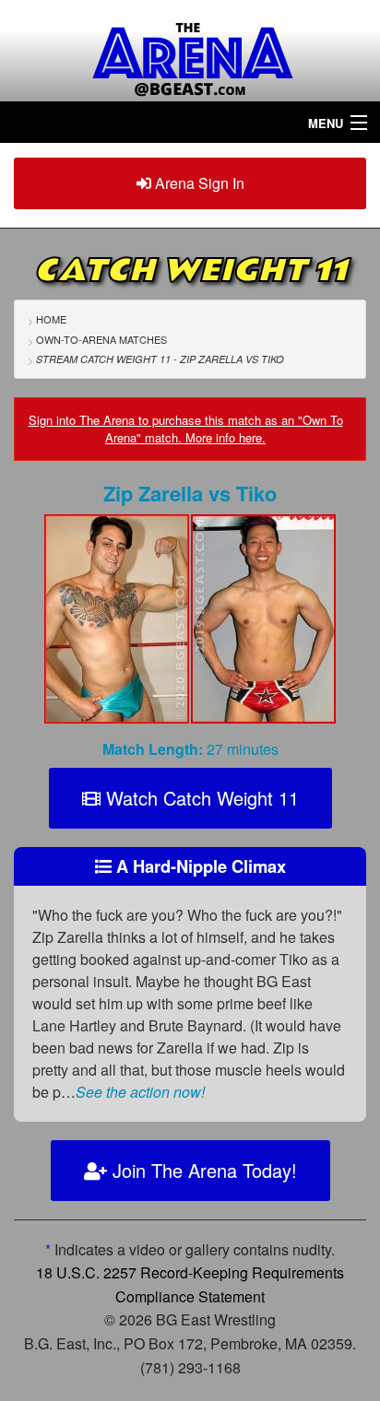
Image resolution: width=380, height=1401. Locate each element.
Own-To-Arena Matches (101, 339)
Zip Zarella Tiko (190, 493)
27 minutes (190, 748)
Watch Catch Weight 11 (200, 797)
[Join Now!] (116, 623)
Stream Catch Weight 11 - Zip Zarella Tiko (160, 359)
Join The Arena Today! (202, 1170)
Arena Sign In (197, 183)
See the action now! (140, 1091)
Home (51, 319)
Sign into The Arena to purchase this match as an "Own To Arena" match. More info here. (186, 429)
